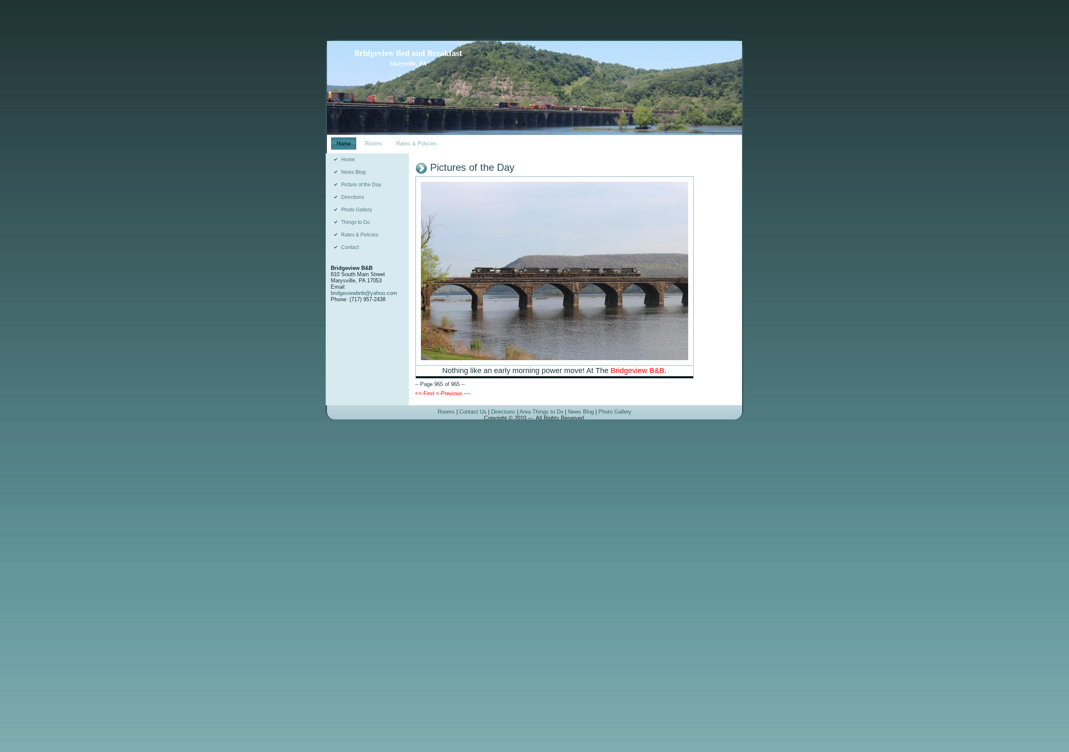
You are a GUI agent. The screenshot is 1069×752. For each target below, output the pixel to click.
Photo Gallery (614, 412)
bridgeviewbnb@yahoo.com (364, 293)
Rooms (446, 412)
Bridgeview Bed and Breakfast (408, 53)
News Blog (581, 412)
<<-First (424, 393)
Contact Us (472, 412)
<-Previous (449, 393)
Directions (503, 412)
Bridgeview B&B (637, 370)
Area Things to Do (541, 412)
